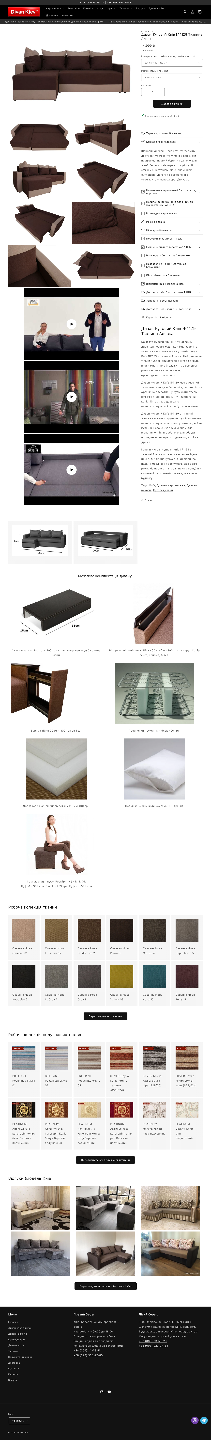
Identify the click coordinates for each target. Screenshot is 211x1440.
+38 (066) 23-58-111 (87, 1350)
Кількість (146, 85)
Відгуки (12, 1380)
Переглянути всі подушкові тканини (105, 1160)
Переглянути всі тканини (105, 1016)
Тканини (13, 1351)
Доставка (14, 1362)
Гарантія (13, 1374)
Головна (13, 1322)
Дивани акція (16, 1345)
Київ (152, 485)
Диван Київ (22, 1432)
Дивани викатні (17, 1333)
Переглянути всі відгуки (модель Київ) (105, 1286)
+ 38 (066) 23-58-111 (92, 2)
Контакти (13, 1368)
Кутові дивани (163, 490)
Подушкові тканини (20, 1357)
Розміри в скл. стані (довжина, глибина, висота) (168, 56)
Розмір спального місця (154, 70)
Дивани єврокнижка (171, 485)
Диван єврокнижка (20, 1328)
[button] (55, 8)
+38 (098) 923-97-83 (119, 2)
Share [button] (148, 500)
